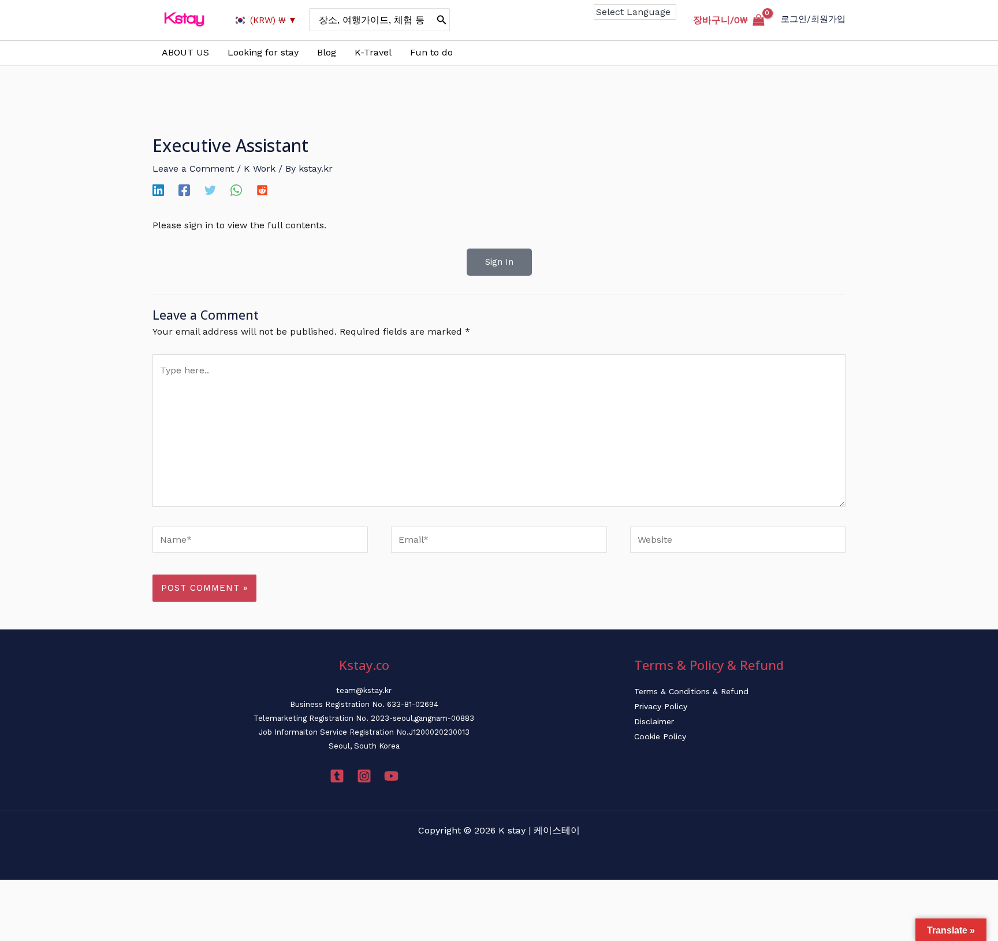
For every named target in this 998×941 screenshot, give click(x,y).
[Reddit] (262, 190)
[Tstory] (337, 776)
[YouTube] (391, 776)
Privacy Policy (660, 706)
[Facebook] (184, 190)
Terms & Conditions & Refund (691, 691)
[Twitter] (210, 190)
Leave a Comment (193, 168)
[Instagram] (364, 776)
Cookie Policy (660, 736)
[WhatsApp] (236, 190)
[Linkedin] (158, 190)
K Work (259, 168)
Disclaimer (654, 721)
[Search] (441, 20)
